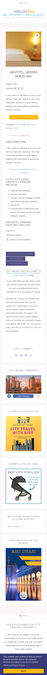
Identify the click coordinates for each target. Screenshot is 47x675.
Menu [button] (25, 2)
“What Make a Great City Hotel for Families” (23, 274)
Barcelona (31, 124)
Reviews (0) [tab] (24, 135)
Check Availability (17, 263)
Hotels (18, 124)
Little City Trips (23, 13)
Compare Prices (15, 258)
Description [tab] (13, 135)
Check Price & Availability (23, 117)
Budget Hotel (12, 128)
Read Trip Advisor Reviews (20, 254)
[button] (37, 35)
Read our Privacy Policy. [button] (14, 665)
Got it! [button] (23, 671)
